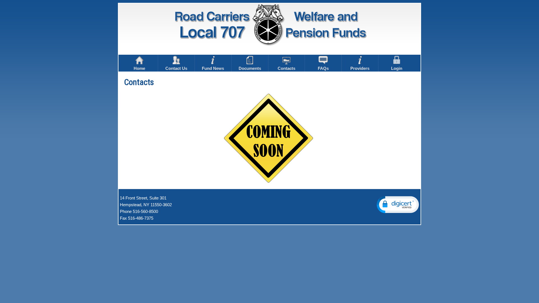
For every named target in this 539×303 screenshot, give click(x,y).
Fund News (213, 68)
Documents (250, 68)
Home (139, 68)
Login (396, 68)
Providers (359, 68)
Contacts (286, 68)
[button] (398, 205)
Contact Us (176, 68)
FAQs (323, 68)
